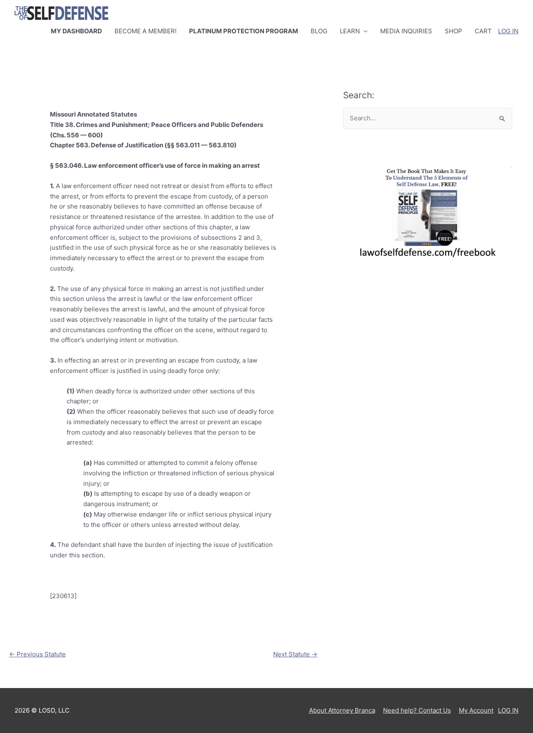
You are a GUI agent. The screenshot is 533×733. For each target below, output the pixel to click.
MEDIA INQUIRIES (406, 31)
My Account (476, 710)
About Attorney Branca (342, 710)
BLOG (319, 31)
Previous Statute (37, 654)
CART (483, 31)
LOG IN (508, 31)
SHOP (453, 31)
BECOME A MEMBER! (146, 31)
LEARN (350, 31)
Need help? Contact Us (417, 710)
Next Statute (295, 654)
